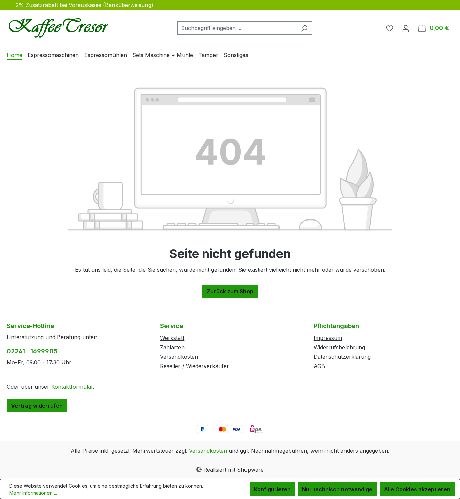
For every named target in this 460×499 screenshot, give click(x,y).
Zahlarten (172, 347)
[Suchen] (304, 28)
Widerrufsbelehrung (339, 347)
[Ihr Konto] (406, 28)
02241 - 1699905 (32, 351)
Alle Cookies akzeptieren (417, 489)
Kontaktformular (72, 386)
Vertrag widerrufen (37, 405)
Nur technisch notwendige (337, 489)
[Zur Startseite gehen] (57, 26)
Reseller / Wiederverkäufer (194, 366)
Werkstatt (172, 337)
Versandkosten (179, 356)
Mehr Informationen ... (33, 493)
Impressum (328, 337)
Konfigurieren (272, 489)
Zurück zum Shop (230, 291)
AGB (319, 366)
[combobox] (237, 28)
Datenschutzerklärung (342, 356)
